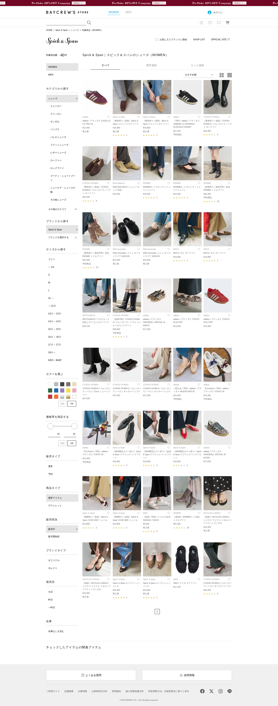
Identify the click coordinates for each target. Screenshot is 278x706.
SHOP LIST (199, 39)
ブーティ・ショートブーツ (62, 178)
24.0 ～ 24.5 (54, 321)
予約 (50, 474)
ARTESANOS (88, 315)
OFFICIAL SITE (219, 39)
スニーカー (56, 106)
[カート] (227, 23)
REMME (147, 183)
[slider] (50, 426)
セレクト (52, 568)
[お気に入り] (210, 23)
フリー (51, 259)
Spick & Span (61, 30)
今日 (50, 592)
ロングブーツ (57, 168)
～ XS (51, 267)
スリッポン (56, 114)
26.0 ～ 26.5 (54, 337)
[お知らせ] (218, 23)
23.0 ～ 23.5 (54, 313)
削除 (63, 404)
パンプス (54, 129)
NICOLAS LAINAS (211, 513)
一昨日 (51, 607)
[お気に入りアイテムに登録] (108, 117)
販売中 (51, 529)
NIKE (145, 513)
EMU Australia (119, 249)
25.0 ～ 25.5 (54, 329)
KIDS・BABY (55, 360)
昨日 (50, 599)
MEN (50, 74)
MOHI (176, 249)
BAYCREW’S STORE (69, 12)
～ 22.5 (52, 306)
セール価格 (197, 65)
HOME (49, 30)
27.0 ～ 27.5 (54, 344)
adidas (85, 117)
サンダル (54, 121)
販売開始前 (54, 536)
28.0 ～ (52, 352)
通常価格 (151, 65)
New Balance (119, 183)
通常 (50, 466)
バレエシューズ (58, 137)
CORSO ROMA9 (211, 117)
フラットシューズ (59, 145)
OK (71, 404)
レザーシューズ (58, 152)
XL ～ (51, 298)
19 (218, 201)
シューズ (75, 30)
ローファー (56, 160)
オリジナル (54, 560)
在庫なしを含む (56, 631)
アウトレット (55, 505)
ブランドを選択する (58, 237)
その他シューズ (58, 199)
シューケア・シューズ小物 (62, 190)
